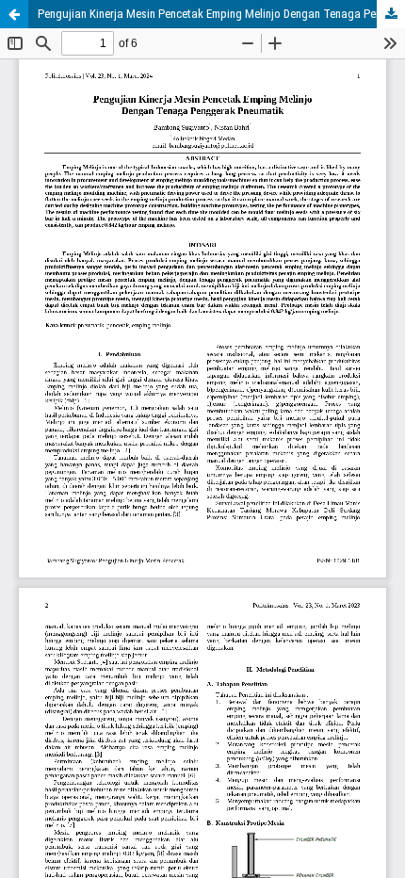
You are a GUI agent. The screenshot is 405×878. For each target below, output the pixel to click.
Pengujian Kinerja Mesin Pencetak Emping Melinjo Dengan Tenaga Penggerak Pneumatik (221, 14)
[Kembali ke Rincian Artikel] (14, 14)
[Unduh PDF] (391, 14)
